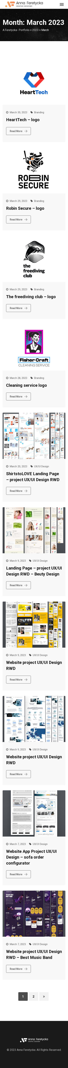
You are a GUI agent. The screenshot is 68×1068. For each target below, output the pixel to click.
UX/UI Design (41, 466)
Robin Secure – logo (25, 208)
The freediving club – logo (31, 296)
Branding (39, 112)
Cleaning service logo (26, 385)
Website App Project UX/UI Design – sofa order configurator (31, 857)
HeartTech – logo (23, 119)
